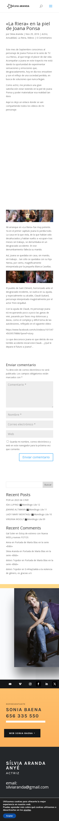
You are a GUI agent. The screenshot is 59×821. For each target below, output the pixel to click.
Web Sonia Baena (21, 733)
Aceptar (9, 816)
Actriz (44, 34)
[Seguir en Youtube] (10, 684)
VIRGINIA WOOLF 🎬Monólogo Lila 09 (25, 519)
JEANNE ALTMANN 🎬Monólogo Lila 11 (26, 509)
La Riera (22, 37)
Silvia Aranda (16, 34)
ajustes (27, 810)
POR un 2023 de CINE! (17, 499)
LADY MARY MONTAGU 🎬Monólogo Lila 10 (29, 514)
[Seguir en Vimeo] (20, 684)
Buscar (47, 484)
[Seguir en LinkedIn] (46, 684)
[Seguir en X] (54, 683)
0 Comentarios (44, 37)
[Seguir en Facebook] (38, 683)
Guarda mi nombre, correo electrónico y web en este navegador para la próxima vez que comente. (28, 445)
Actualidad (11, 37)
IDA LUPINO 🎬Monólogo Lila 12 (23, 504)
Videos (30, 37)
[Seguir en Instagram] (30, 684)
